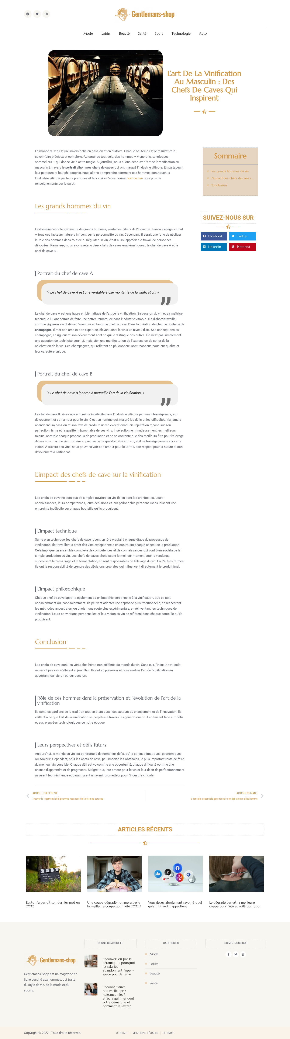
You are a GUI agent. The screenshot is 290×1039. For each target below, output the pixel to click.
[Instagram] (243, 954)
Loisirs (106, 33)
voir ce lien (135, 178)
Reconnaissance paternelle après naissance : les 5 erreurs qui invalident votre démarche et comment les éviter (118, 996)
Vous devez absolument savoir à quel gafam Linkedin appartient (175, 904)
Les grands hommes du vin (230, 171)
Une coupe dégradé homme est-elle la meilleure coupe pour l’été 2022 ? (114, 904)
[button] (214, 236)
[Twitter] (236, 954)
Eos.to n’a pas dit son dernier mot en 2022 (53, 904)
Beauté (124, 33)
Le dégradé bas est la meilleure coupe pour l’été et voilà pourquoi (234, 904)
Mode (88, 33)
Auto (203, 33)
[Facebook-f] (228, 954)
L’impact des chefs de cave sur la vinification (232, 178)
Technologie (181, 33)
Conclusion (219, 185)
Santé (142, 33)
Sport (159, 33)
